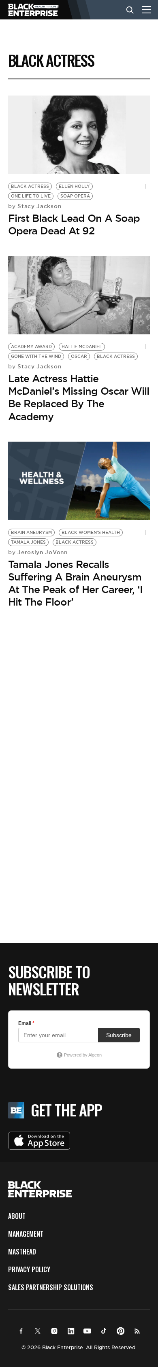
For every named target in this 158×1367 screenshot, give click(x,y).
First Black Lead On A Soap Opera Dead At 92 (74, 224)
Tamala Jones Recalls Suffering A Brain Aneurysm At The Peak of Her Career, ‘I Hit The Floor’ (75, 583)
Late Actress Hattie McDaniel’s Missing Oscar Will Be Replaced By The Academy (78, 397)
